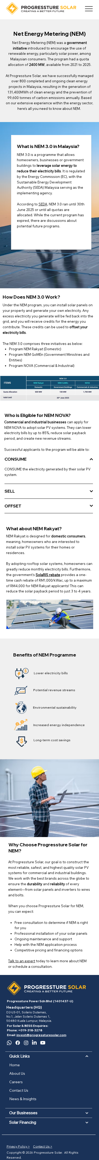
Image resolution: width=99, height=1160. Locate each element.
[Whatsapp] (9, 1043)
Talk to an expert (21, 961)
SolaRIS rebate (48, 575)
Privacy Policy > (18, 1146)
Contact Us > (42, 1146)
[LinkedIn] (34, 1043)
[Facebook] (18, 1043)
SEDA (43, 204)
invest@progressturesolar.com (41, 1035)
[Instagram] (26, 1043)
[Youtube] (43, 1043)
